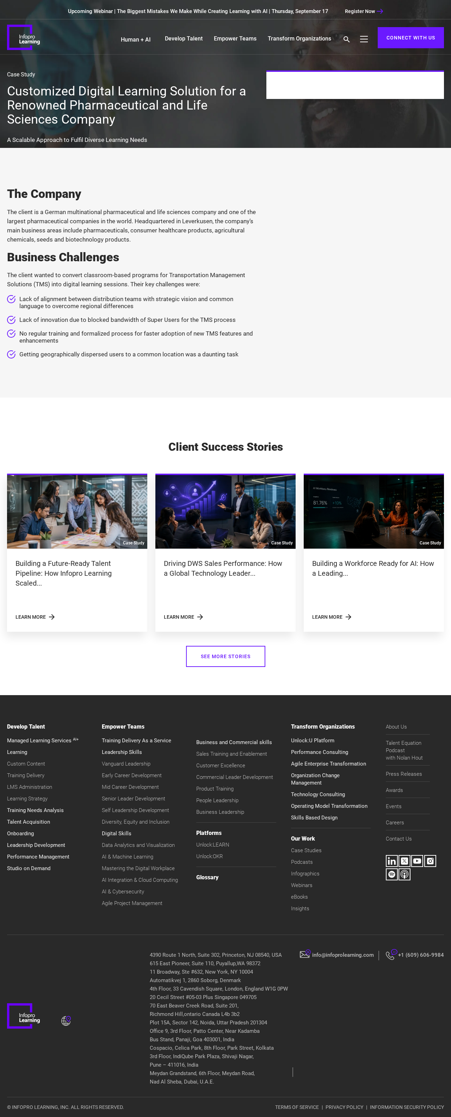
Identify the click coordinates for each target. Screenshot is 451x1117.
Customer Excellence (220, 765)
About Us (396, 727)
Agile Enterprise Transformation (328, 764)
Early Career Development (132, 775)
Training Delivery (25, 775)
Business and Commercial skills (234, 742)
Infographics (305, 873)
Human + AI (136, 39)
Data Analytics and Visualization (138, 845)
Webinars (302, 885)
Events (394, 806)
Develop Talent (184, 38)
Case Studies (306, 850)
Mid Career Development (130, 787)
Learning (17, 752)
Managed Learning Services (43, 740)
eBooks (299, 897)
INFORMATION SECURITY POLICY (407, 1107)
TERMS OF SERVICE (297, 1107)
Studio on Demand (28, 868)
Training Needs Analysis (35, 810)
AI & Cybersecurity (123, 891)
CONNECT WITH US (411, 37)
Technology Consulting (318, 794)
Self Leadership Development (135, 810)
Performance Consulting (319, 752)
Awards (394, 790)
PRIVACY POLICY (344, 1107)
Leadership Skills (122, 752)
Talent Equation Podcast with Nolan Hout (404, 750)
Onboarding (20, 833)
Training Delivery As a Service (136, 740)
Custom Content (26, 764)
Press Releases (404, 774)
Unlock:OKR (209, 856)
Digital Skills (116, 833)
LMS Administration (29, 787)
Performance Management (38, 857)
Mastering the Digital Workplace (138, 868)
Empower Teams (235, 38)
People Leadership (217, 800)
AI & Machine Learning (127, 857)
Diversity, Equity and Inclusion (135, 822)
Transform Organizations (299, 38)
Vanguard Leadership (126, 764)
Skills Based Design (314, 818)
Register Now (360, 11)
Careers (395, 822)
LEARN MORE (36, 617)
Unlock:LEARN (212, 845)
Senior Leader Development (133, 798)
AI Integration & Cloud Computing (140, 880)
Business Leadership (220, 812)
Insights (300, 908)
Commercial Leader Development (234, 777)
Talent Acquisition (28, 822)
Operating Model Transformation (329, 806)
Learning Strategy (27, 798)
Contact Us (399, 839)
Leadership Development (36, 845)
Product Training (215, 789)
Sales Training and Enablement (231, 754)
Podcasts (302, 862)
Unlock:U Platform (312, 740)
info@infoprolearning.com (343, 955)
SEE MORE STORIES (226, 656)
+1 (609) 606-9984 (421, 955)
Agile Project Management (132, 903)
